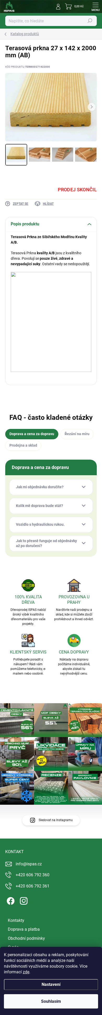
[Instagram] (22, 900)
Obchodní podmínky (26, 938)
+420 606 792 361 (32, 886)
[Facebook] (9, 900)
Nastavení (51, 984)
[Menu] (95, 6)
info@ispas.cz (29, 863)
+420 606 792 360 (32, 874)
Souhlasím (51, 1001)
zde (26, 971)
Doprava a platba (24, 929)
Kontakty (16, 920)
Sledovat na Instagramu (56, 820)
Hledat (90, 21)
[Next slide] (91, 107)
